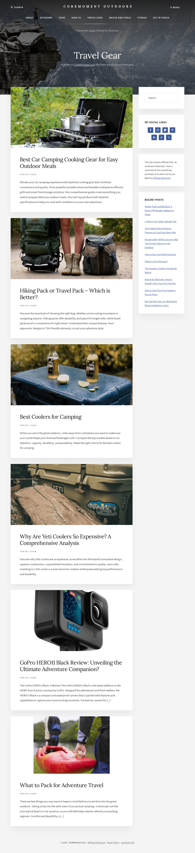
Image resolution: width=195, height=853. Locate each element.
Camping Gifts (128, 842)
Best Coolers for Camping (50, 416)
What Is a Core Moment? (156, 261)
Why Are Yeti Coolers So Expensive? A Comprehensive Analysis (65, 539)
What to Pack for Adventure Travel (61, 785)
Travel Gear (28, 175)
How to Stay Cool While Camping (160, 254)
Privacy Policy (113, 842)
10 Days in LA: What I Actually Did (160, 221)
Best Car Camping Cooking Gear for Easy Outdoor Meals (69, 162)
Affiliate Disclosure (96, 842)
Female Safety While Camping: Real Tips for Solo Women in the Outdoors (161, 243)
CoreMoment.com (84, 64)
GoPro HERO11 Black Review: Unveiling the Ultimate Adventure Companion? (71, 666)
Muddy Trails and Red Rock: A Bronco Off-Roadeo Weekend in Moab (159, 210)
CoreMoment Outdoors (98, 6)
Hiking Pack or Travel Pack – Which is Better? (65, 294)
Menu (176, 8)
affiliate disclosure (161, 178)
